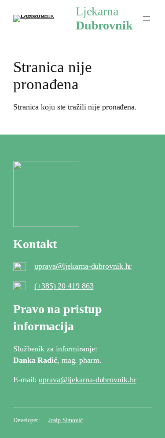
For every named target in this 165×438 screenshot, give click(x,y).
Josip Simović (65, 420)
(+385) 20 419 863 (63, 285)
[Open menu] (146, 18)
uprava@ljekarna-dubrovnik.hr (83, 266)
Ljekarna (104, 18)
